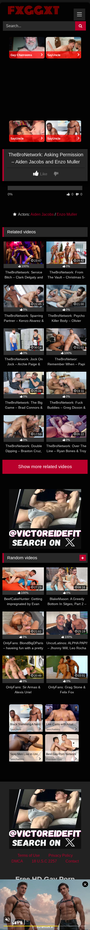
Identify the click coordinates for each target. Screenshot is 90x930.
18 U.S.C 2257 (44, 861)
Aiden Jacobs (42, 214)
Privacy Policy (60, 855)
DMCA (17, 861)
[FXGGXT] (37, 11)
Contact (72, 861)
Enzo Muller (67, 214)
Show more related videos (45, 466)
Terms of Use (29, 855)
